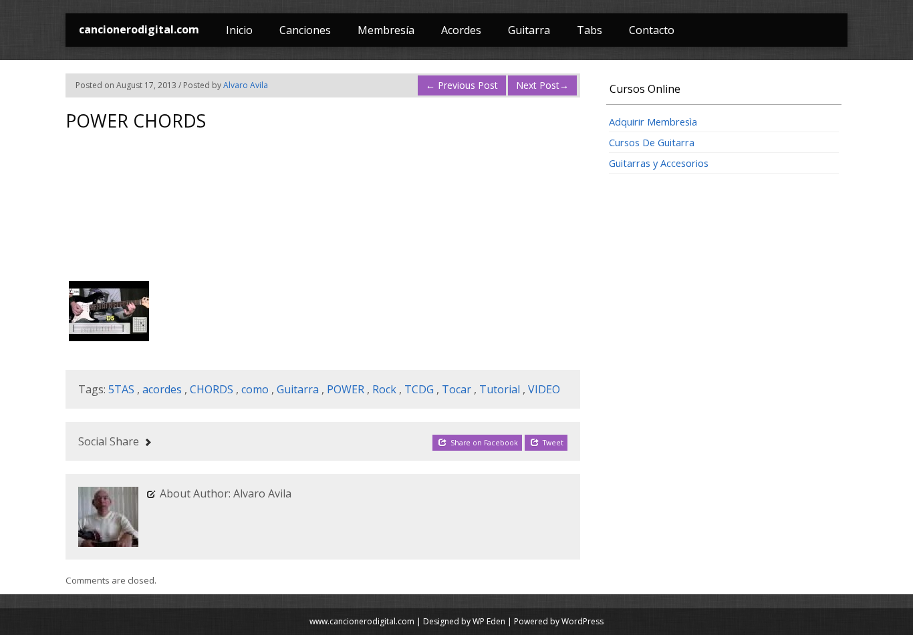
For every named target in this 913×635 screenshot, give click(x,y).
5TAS (121, 389)
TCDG (419, 389)
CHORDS (211, 389)
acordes (162, 389)
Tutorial (499, 389)
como (255, 389)
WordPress (582, 621)
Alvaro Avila (245, 85)
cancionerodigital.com (139, 29)
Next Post (542, 85)
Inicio (239, 30)
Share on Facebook (483, 442)
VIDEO (544, 389)
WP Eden (489, 621)
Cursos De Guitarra (651, 142)
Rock (384, 389)
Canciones (305, 30)
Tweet (552, 442)
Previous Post (462, 85)
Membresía (386, 30)
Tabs (589, 30)
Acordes (461, 30)
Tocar (456, 389)
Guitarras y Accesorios (658, 163)
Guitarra (529, 30)
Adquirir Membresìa (653, 121)
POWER (345, 389)
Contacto (651, 30)
